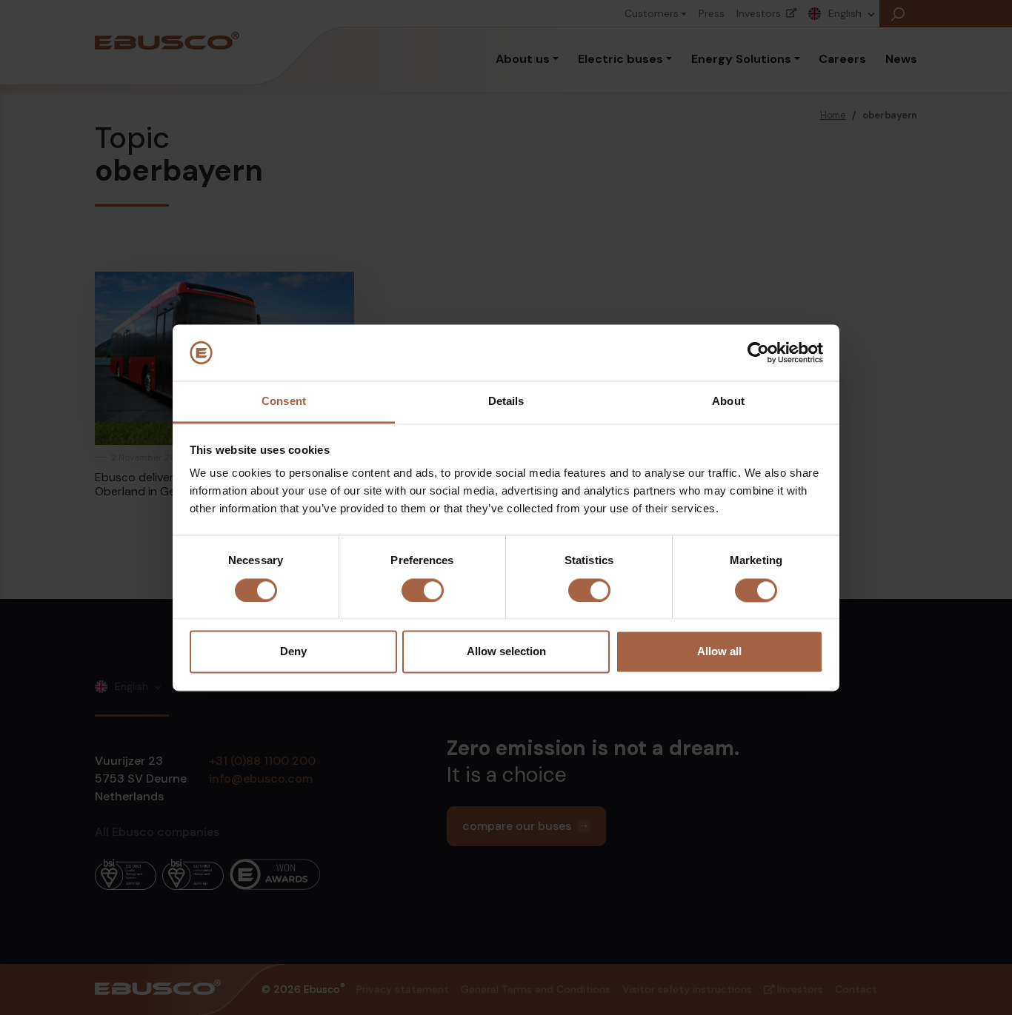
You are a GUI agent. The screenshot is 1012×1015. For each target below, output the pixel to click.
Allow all (719, 652)
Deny (293, 652)
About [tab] (728, 401)
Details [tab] (506, 401)
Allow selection (506, 652)
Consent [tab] (284, 401)
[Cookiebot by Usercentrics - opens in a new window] (758, 352)
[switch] (423, 590)
